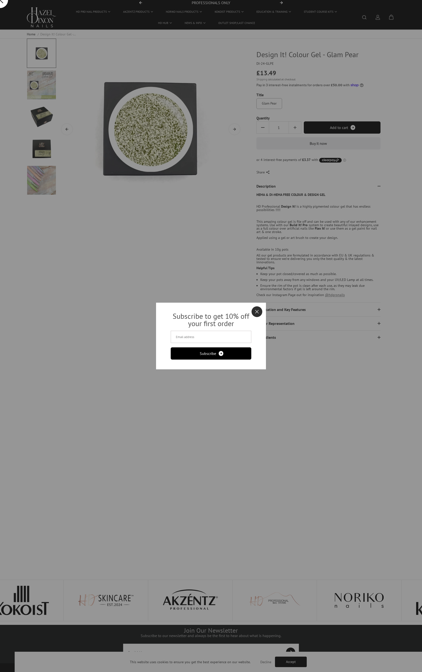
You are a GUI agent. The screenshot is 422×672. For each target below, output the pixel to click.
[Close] (257, 311)
